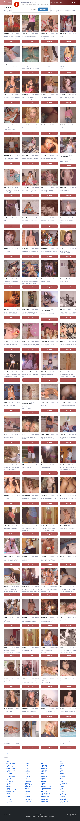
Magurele (44, 766)
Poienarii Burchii (46, 788)
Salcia (44, 803)
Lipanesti (44, 765)
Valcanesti (62, 796)
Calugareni (10, 801)
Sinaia (61, 768)
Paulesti (44, 778)
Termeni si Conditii (39, 814)
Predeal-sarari (46, 791)
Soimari (62, 773)
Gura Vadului (28, 798)
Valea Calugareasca (65, 798)
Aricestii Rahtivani (11, 768)
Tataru (61, 785)
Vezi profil (11, 41)
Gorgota (27, 793)
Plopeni (44, 781)
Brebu (8, 796)
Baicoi (8, 775)
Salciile (62, 762)
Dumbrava (27, 780)
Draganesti (27, 776)
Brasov (56, 2)
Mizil (43, 773)
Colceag (27, 770)
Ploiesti (44, 780)
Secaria (62, 766)
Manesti (44, 771)
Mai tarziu (33, 9)
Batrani (9, 783)
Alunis (8, 765)
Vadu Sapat (63, 794)
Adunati (9, 762)
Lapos (43, 763)
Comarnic (27, 771)
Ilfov (61, 2)
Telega (61, 788)
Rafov (43, 798)
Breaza (9, 794)
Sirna (61, 770)
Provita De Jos (46, 793)
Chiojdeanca (28, 766)
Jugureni (44, 762)
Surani (61, 780)
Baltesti (9, 778)
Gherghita (27, 791)
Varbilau (62, 803)
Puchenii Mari (45, 796)
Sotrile (61, 775)
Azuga (8, 771)
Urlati (61, 793)
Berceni (9, 785)
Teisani (62, 786)
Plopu (43, 783)
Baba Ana (9, 773)
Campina (9, 803)
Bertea (9, 786)
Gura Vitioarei (28, 799)
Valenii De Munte (64, 801)
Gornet (26, 794)
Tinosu (61, 789)
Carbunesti (27, 762)
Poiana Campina (46, 786)
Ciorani (27, 768)
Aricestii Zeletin (11, 770)
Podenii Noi (45, 785)
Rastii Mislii (45, 801)
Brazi (8, 793)
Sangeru (62, 763)
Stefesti (62, 778)
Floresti (27, 788)
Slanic (61, 771)
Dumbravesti (28, 781)
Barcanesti (10, 781)
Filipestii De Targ (29, 786)
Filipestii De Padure (30, 785)
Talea (61, 781)
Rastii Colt (45, 799)
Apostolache (10, 766)
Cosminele (27, 775)
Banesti (9, 780)
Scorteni (62, 765)
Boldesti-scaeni (11, 791)
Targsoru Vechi (64, 783)
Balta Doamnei (11, 776)
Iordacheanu (28, 801)
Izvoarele (27, 803)
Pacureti (44, 776)
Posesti (44, 789)
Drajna (26, 778)
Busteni (9, 799)
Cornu (26, 773)
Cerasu (26, 765)
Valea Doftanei (63, 799)
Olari (43, 775)
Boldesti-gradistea (12, 789)
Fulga (26, 789)
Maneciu (44, 770)
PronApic (10, 2)
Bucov (8, 798)
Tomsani (62, 791)
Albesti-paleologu (11, 763)
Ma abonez (43, 9)
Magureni (44, 768)
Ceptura (27, 763)
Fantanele (27, 783)
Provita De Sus (46, 794)
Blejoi (8, 788)
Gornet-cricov (28, 796)
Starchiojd (62, 776)
